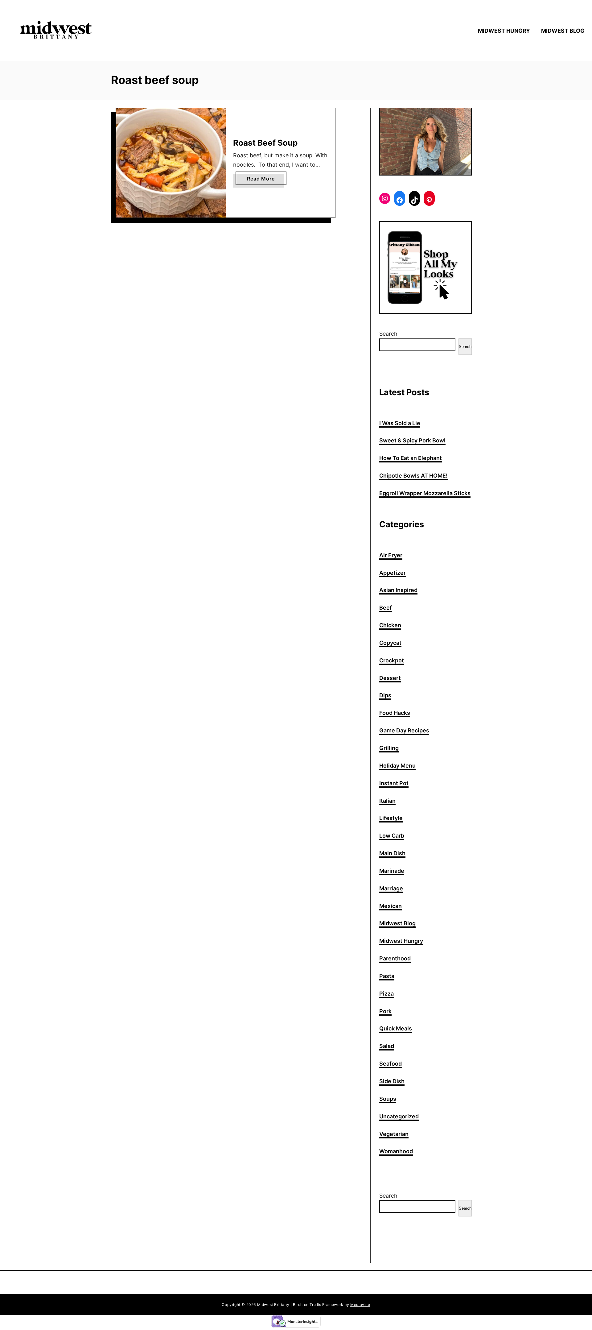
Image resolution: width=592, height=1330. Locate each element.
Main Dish (392, 853)
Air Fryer (390, 555)
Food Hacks (394, 713)
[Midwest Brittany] (83, 30)
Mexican (390, 906)
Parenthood (395, 958)
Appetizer (392, 573)
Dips (385, 695)
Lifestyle (391, 818)
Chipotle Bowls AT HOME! (413, 475)
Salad (386, 1046)
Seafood (390, 1063)
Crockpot (391, 660)
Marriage (391, 888)
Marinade (391, 871)
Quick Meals (395, 1028)
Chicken (390, 625)
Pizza (386, 993)
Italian (387, 801)
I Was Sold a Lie (399, 423)
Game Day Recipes (404, 730)
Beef (385, 607)
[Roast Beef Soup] (171, 163)
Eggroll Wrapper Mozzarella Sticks (425, 493)
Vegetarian (394, 1134)
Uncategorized (399, 1116)
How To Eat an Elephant (410, 458)
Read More (262, 180)
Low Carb (391, 835)
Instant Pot (394, 783)
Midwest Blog (397, 923)
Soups (387, 1099)
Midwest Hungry (401, 941)
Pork (385, 1011)
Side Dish (392, 1081)
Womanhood (396, 1151)
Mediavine (360, 1304)
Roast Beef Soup (265, 142)
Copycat (390, 643)
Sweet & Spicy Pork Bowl (412, 440)
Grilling (389, 748)
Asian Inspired (398, 590)
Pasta (386, 976)
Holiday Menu (397, 765)
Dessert (390, 678)
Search (388, 333)
